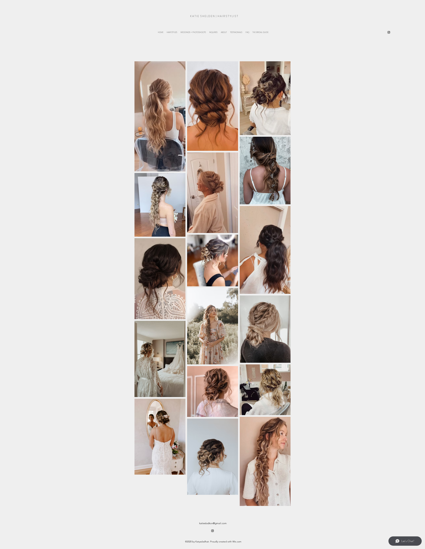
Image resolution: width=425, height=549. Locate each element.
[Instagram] (388, 32)
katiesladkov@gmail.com (213, 523)
